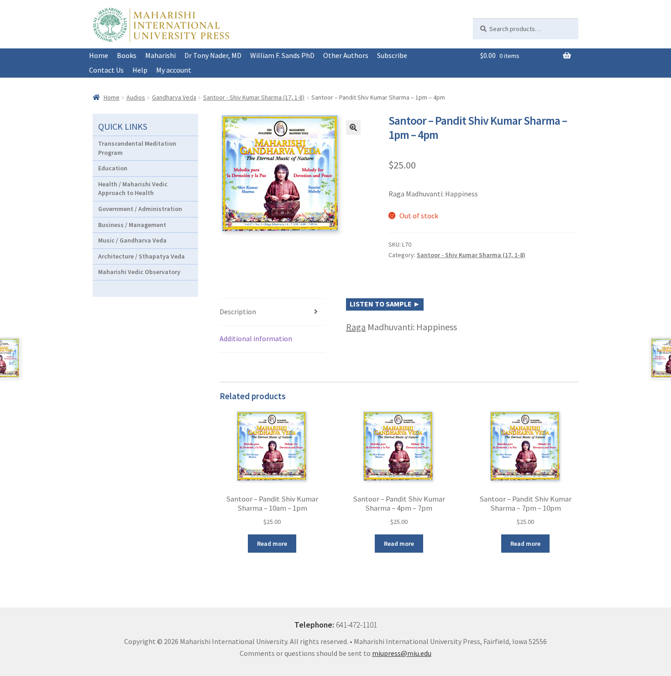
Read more (272, 543)
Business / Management (132, 225)
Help (139, 69)
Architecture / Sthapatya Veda (141, 256)
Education (112, 168)
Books (126, 55)
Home (98, 55)
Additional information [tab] (256, 338)
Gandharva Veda (174, 97)
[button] (353, 127)
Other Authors (345, 55)
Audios (135, 97)
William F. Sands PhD (282, 55)
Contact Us (106, 69)
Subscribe (392, 55)
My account (173, 69)
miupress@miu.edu (401, 653)
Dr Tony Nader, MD (212, 55)
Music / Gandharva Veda (132, 240)
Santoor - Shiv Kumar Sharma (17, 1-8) (253, 97)
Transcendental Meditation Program (137, 148)
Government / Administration (140, 209)
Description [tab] (238, 311)
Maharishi (160, 55)
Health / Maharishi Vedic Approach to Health (133, 188)
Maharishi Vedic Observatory (139, 272)
